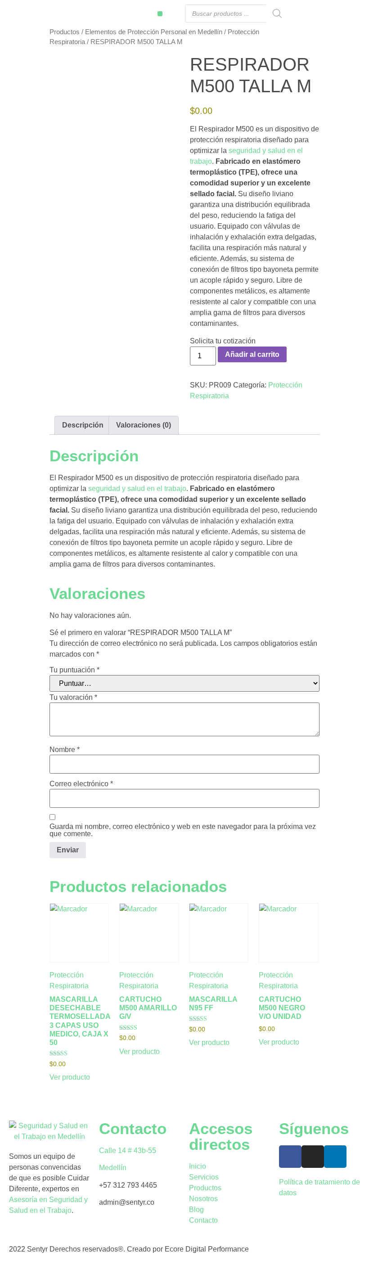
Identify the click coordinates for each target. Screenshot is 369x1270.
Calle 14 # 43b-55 (127, 1150)
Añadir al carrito (252, 354)
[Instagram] (313, 1156)
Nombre (65, 749)
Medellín (112, 1167)
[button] (160, 13)
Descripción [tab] (83, 425)
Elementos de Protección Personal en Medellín (153, 32)
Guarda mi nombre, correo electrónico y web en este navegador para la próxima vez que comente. (183, 830)
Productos (65, 32)
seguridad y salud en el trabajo (137, 488)
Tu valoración (73, 697)
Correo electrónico (81, 784)
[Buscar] (277, 14)
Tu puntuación (74, 670)
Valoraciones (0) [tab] (143, 425)
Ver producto (70, 1077)
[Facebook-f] (290, 1156)
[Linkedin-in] (335, 1156)
